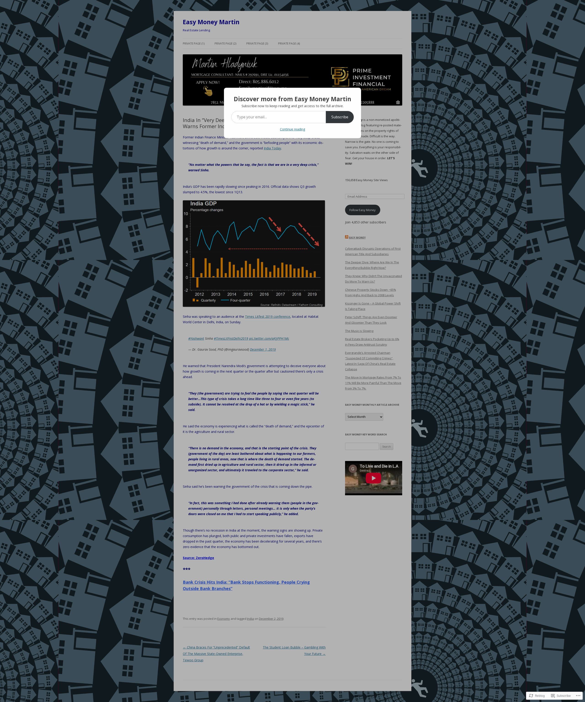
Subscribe (339, 116)
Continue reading (292, 129)
